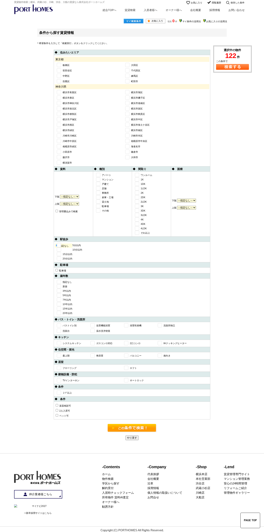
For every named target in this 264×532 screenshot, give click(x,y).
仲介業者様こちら (40, 494)
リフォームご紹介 (235, 488)
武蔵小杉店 (203, 488)
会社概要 (195, 10)
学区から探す (110, 483)
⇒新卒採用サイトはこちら (38, 513)
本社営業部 (203, 478)
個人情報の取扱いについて (164, 492)
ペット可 (64, 415)
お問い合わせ (236, 10)
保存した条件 (237, 2)
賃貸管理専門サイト (237, 474)
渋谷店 (200, 483)
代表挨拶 (153, 474)
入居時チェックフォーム (118, 492)
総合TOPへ (109, 10)
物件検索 (108, 478)
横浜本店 (201, 474)
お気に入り (196, 2)
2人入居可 (64, 410)
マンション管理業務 (237, 478)
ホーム (106, 474)
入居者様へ (150, 10)
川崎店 (200, 492)
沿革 (150, 483)
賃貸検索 (130, 10)
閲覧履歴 (216, 2)
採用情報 (214, 10)
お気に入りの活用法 (216, 21)
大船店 (200, 497)
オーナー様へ (174, 10)
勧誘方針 (108, 506)
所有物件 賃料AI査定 (115, 497)
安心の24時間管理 (235, 483)
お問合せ (153, 497)
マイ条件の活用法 (191, 21)
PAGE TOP (250, 520)
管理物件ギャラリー (237, 492)
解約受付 (108, 488)
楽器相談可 (65, 405)
